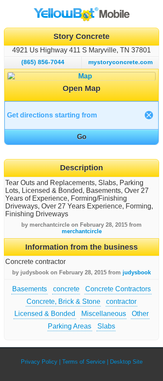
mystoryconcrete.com (120, 62)
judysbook (137, 272)
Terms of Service (83, 361)
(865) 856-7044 (42, 62)
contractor (121, 301)
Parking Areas (69, 326)
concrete (66, 289)
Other (140, 313)
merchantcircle (82, 231)
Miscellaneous (103, 313)
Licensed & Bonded (44, 313)
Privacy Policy (39, 361)
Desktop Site (126, 361)
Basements (29, 289)
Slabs (106, 326)
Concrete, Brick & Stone (63, 301)
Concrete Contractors (118, 289)
